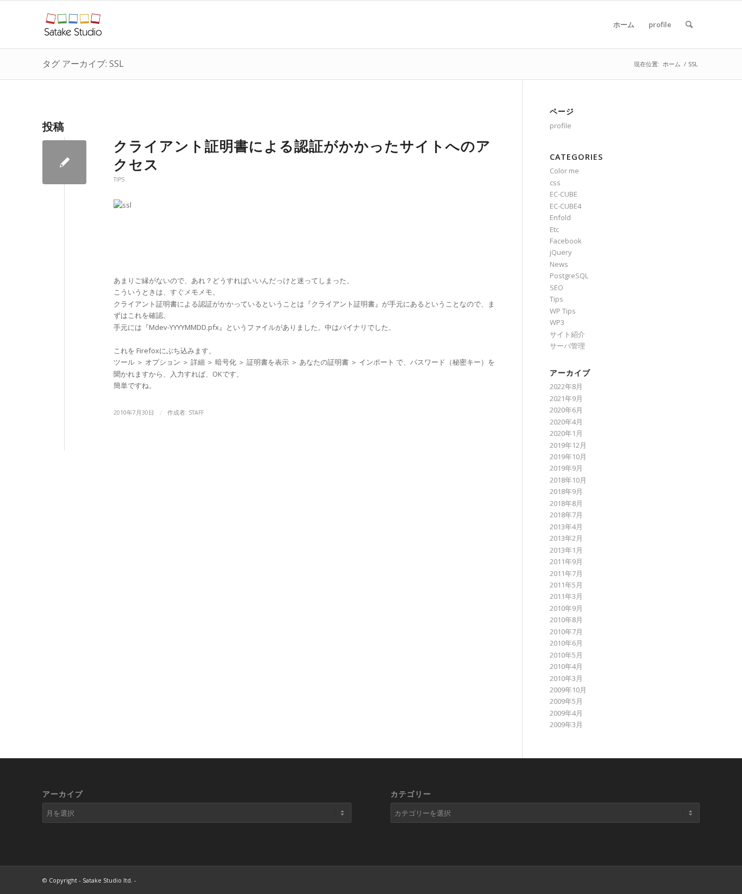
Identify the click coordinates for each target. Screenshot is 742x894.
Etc (554, 229)
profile (660, 24)
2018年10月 (568, 480)
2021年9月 (566, 398)
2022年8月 (566, 386)
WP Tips (563, 311)
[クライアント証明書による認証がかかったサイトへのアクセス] (64, 162)
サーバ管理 (567, 346)
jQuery (561, 252)
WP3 (557, 322)
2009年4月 (566, 713)
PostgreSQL (569, 275)
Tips (119, 179)
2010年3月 (566, 678)
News (559, 264)
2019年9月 (566, 468)
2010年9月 (566, 608)
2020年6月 (566, 410)
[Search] (689, 24)
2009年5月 (566, 701)
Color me (564, 171)
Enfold (560, 217)
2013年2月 (566, 538)
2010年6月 (566, 643)
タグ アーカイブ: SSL (83, 64)
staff (196, 412)
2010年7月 (566, 631)
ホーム (623, 24)
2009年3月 (566, 724)
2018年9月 (566, 491)
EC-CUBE (563, 194)
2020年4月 (566, 422)
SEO (556, 287)
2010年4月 (566, 666)
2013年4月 (566, 527)
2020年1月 (566, 433)
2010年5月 (566, 655)
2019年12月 (568, 445)
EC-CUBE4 (565, 206)
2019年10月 (568, 456)
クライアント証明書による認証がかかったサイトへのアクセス (302, 155)
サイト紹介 (567, 334)
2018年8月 (566, 503)
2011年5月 (566, 585)
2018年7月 (566, 515)
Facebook (566, 241)
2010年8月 (566, 619)
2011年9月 (566, 561)
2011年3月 (566, 596)
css (555, 182)
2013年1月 (566, 550)
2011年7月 (566, 573)
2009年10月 (568, 690)
